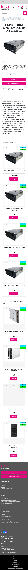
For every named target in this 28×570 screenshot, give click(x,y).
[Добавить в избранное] (16, 75)
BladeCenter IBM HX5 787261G (14, 331)
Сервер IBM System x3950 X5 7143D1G (14, 285)
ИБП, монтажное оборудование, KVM (9, 521)
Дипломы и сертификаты (6, 488)
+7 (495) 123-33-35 (7, 542)
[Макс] (6, 532)
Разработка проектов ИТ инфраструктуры (10, 501)
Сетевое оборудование (6, 516)
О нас (2, 483)
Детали (12, 94)
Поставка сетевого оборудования (8, 500)
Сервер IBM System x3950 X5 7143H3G (14, 247)
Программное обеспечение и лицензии (10, 522)
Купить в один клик (14, 83)
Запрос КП (14, 473)
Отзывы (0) (20, 94)
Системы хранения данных (7, 517)
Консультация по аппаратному (8, 504)
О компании (15, 562)
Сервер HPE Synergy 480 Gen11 (14, 408)
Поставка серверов (5, 498)
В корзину (14, 79)
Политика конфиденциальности (15, 568)
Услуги (15, 560)
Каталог (9, 17)
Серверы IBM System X (10, 18)
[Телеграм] (2, 532)
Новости (3, 487)
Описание (6, 94)
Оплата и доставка (15, 564)
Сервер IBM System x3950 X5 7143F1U (14, 170)
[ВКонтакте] (4, 532)
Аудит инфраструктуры (6, 503)
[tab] (6, 94)
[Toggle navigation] (3, 2)
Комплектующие (5, 519)
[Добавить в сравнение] (19, 75)
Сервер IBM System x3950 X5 (15, 90)
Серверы (3, 514)
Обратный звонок (14, 476)
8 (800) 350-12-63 (7, 537)
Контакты (3, 485)
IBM (14, 17)
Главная (4, 17)
